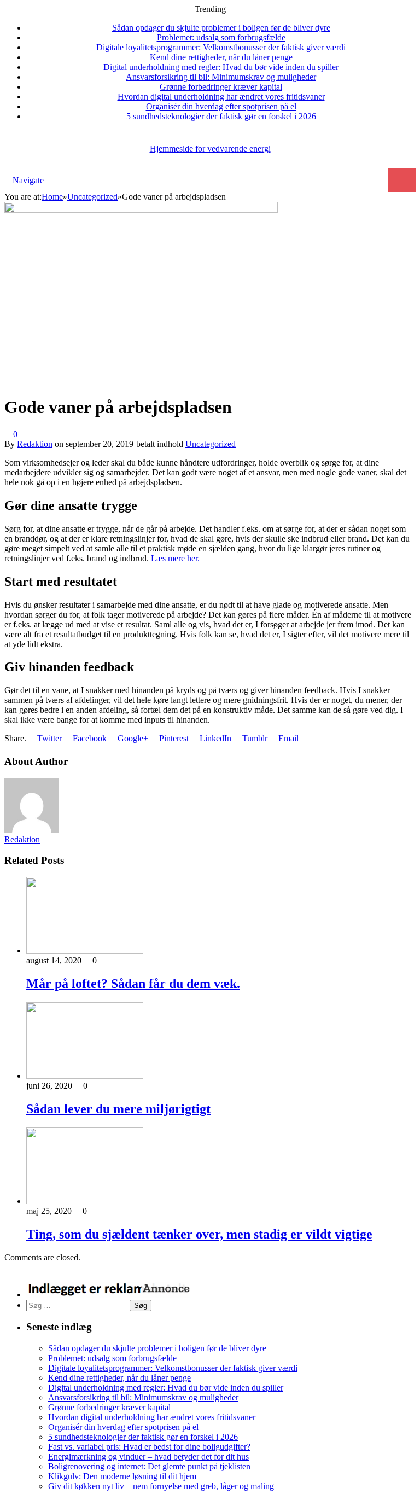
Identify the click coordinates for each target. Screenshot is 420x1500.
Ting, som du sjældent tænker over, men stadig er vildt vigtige (199, 1234)
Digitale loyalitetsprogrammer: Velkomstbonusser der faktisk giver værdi (221, 47)
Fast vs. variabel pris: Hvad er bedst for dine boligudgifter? (149, 1446)
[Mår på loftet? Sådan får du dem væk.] (84, 950)
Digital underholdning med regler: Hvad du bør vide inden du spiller (221, 67)
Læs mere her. (175, 558)
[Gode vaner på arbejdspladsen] (141, 209)
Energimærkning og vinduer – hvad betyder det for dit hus (148, 1456)
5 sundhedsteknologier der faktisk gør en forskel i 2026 (221, 116)
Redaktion (34, 444)
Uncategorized (210, 444)
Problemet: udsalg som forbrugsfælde (221, 37)
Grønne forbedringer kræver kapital (221, 86)
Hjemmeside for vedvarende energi (210, 148)
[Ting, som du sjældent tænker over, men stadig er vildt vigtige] (84, 1201)
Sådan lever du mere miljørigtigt (118, 1109)
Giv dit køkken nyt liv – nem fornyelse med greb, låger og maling (161, 1486)
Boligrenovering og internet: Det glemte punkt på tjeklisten (149, 1466)
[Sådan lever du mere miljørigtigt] (84, 1075)
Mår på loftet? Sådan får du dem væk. (133, 983)
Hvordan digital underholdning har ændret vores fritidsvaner (221, 96)
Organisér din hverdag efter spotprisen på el (221, 106)
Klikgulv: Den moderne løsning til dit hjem (122, 1476)
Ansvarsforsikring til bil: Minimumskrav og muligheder (221, 77)
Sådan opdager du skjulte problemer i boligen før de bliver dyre (221, 27)
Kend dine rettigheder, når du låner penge (221, 57)
